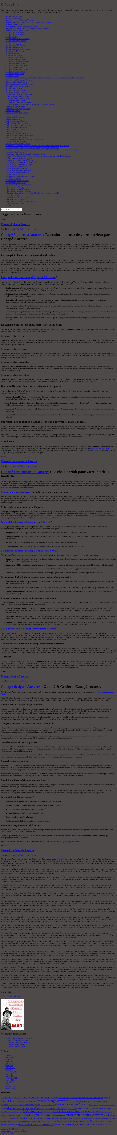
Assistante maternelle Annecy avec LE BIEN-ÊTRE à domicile (28, 22)
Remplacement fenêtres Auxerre (17, 181)
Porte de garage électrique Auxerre (17, 168)
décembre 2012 (11, 1086)
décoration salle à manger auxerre (61, 1108)
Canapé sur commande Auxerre (16, 70)
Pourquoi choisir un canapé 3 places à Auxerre (28, 277)
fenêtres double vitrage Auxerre (12, 1115)
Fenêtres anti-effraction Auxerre (16, 113)
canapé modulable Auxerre (48, 1105)
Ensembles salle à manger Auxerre (17, 98)
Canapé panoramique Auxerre (16, 65)
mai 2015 (8, 1074)
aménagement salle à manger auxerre (39, 1097)
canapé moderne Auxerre (29, 1104)
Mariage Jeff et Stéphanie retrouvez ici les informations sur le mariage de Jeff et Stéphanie (37, 156)
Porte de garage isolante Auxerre (17, 172)
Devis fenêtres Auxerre (13, 88)
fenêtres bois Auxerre (89, 1111)
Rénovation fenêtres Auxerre (15, 183)
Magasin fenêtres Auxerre (14, 152)
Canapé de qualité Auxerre (15, 51)
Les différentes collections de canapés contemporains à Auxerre (30, 551)
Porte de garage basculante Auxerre (18, 166)
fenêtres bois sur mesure (105, 1111)
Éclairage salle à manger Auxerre (17, 96)
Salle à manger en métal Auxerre (17, 189)
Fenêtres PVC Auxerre (13, 131)
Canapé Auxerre (11, 37)
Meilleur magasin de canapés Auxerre (19, 158)
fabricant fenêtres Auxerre (15, 1111)
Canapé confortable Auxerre (15, 41)
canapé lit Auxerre (13, 1105)
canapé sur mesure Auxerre (71, 1104)
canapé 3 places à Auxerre (99, 448)
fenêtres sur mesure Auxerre (84, 1115)
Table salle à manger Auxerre (16, 199)
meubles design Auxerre (79, 1118)
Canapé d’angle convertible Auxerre (18, 49)
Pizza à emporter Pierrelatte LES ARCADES (21, 162)
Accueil (8, 205)
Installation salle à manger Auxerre (17, 144)
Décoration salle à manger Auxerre (18, 86)
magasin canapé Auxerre (61, 1118)
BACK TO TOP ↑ (7, 1133)
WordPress (17, 1131)
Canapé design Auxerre (13, 53)
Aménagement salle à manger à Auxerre (19, 20)
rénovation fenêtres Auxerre (36, 1124)
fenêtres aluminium (47, 1111)
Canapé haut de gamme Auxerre (17, 61)
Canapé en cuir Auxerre (14, 55)
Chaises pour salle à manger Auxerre (18, 80)
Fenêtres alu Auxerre (12, 111)
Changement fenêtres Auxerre (16, 82)
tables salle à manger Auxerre (17, 1127)
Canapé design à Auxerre (20, 686)
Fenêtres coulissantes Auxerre (16, 121)
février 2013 (9, 1084)
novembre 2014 (11, 1078)
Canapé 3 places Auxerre (14, 35)
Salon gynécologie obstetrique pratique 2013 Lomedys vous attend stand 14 (32, 193)
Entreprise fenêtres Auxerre (15, 100)
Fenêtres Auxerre (11, 115)
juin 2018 (8, 1064)
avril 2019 (9, 1062)
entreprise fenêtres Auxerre (87, 1108)
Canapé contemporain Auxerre (16, 43)
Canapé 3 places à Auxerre (21, 235)
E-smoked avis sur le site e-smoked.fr (18, 94)
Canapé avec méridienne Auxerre (17, 39)
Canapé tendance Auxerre (14, 74)
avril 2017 (9, 1066)
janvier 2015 (10, 1076)
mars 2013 (9, 1082)
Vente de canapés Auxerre (14, 203)
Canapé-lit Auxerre (12, 76)
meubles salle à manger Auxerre (96, 1118)
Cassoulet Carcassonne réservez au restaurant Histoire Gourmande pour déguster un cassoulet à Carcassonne (44, 78)
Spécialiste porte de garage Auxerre (18, 197)
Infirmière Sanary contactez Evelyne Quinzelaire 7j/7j (24, 140)
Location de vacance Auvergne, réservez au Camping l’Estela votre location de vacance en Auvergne (41, 150)
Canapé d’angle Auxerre (14, 47)
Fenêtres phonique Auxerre (15, 129)
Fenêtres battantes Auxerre (15, 117)
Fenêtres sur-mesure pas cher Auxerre (19, 135)
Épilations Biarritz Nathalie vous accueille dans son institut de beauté (30, 105)
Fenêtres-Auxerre (32, 1111)
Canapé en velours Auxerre (15, 59)
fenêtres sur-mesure (58, 1115)
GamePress (24, 1131)
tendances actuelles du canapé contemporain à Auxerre (30, 629)
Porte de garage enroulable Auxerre (18, 170)
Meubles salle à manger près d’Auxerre (19, 160)
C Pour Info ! (11, 4)
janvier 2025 (10, 1057)
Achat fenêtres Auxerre (13, 16)
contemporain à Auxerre (23, 661)
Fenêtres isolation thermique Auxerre (18, 125)
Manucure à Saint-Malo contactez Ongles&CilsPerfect (25, 154)
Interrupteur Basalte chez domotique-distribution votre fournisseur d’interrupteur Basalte (37, 146)
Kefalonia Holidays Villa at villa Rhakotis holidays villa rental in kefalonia (32, 148)
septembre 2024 (11, 1059)
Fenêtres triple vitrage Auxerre (16, 137)
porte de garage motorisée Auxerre (80, 1121)
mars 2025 (9, 1055)
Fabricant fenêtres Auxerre (15, 107)
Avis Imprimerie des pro (14, 24)
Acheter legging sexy (13, 18)
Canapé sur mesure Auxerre (15, 72)
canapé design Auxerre (52, 1101)
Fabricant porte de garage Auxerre (17, 109)
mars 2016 (9, 1070)
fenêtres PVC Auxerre (37, 1115)
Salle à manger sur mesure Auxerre (18, 191)
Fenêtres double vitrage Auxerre (17, 123)
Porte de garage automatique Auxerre (18, 164)
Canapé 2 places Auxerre (14, 32)
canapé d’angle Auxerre (79, 1101)
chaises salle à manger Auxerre (97, 1105)
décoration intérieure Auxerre (25, 1108)
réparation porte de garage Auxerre (68, 1124)
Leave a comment (31, 229)
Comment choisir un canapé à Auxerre (19, 84)
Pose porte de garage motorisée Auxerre (19, 177)
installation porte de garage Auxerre (34, 1118)
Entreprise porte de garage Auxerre (18, 102)
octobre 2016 (10, 1068)
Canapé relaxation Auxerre (15, 67)
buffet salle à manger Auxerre (68, 1098)
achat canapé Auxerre (11, 1097)
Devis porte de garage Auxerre (16, 90)
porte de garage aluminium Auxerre (23, 1121)
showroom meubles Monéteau (94, 1124)
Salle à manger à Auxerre (14, 187)
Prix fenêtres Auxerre (13, 179)
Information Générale (15, 229)
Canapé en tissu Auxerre (14, 57)
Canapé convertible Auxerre (15, 45)
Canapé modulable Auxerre (15, 63)
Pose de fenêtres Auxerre (14, 174)
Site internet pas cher (12, 195)
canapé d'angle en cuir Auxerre (29, 1101)
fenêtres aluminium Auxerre (66, 1111)
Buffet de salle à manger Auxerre (17, 30)
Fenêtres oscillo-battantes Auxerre (17, 127)
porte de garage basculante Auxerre (48, 1121)
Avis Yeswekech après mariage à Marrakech (21, 26)
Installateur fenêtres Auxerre (15, 142)
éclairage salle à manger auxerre (34, 1127)
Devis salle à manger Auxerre (16, 92)
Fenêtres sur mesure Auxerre (15, 133)
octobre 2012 (10, 1088)
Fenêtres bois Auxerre (13, 119)
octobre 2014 (10, 1080)
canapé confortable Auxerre (91, 1097)
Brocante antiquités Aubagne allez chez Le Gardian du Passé (27, 28)
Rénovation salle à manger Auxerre (18, 185)
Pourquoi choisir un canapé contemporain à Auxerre (25, 522)
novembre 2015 (11, 1072)
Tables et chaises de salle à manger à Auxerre (21, 201)
